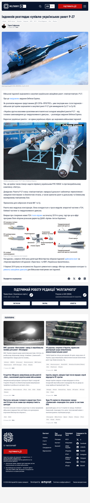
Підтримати (68, 6)
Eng (52, 6)
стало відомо (37, 215)
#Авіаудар (49, 389)
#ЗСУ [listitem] (67, 439)
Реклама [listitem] (58, 439)
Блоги (44, 444)
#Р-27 (35, 21)
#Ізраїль (69, 389)
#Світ (50, 21)
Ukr (47, 6)
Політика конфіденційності (61, 482)
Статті (45, 441)
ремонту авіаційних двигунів (15, 269)
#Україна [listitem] (68, 451)
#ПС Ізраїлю (75, 389)
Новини (45, 438)
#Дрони (65, 417)
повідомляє (14, 98)
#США (33, 389)
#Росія (25, 364)
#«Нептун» (6, 362)
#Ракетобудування (42, 21)
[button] (84, 6)
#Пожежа (76, 417)
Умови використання (79, 482)
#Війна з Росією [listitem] (68, 458)
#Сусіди (52, 419)
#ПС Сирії (82, 389)
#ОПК (31, 21)
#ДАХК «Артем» (11, 21)
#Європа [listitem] (68, 462)
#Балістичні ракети (28, 362)
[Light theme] (21, 6)
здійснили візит (71, 259)
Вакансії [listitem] (57, 446)
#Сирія (52, 392)
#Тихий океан (54, 367)
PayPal (45, 303)
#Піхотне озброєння (17, 389)
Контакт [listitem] (57, 443)
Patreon (16, 303)
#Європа (71, 417)
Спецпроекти (47, 447)
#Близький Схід (61, 389)
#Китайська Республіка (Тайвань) (77, 364)
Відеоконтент (47, 451)
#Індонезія (25, 21)
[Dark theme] (24, 6)
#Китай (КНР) (64, 364)
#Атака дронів (50, 417)
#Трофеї (38, 389)
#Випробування (7, 389)
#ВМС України (38, 362)
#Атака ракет (19, 362)
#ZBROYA (12, 362)
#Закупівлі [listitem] (68, 443)
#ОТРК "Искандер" (17, 364)
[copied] (31, 295)
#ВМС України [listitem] (67, 446)
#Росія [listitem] (67, 466)
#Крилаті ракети (8, 364)
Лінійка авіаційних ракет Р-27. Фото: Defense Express (20, 181)
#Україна (55, 21)
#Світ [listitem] (67, 454)
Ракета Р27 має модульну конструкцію (15, 256)
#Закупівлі (19, 21)
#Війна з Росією (58, 417)
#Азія (48, 364)
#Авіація (4, 21)
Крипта (73, 303)
